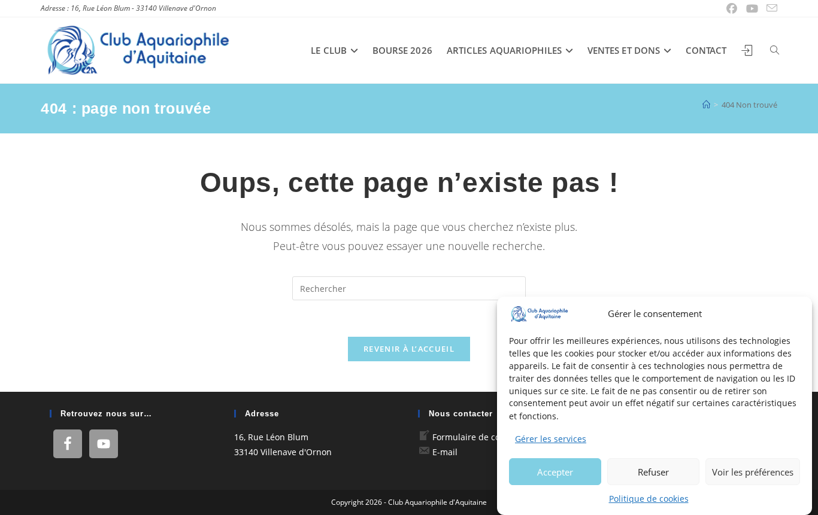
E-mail (445, 452)
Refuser (653, 471)
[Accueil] (706, 104)
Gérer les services (550, 438)
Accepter (555, 471)
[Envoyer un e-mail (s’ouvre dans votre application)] (770, 8)
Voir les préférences (752, 471)
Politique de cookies (649, 498)
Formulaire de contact (476, 437)
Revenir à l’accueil (409, 348)
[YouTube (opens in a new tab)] (752, 8)
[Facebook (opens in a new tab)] (732, 8)
